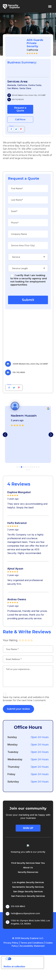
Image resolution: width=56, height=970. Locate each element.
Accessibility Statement (32, 945)
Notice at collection (14, 966)
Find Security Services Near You (28, 863)
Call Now (20, 119)
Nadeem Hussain (24, 415)
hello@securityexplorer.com (25, 913)
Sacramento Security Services (28, 887)
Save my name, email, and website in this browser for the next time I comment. (26, 699)
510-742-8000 (18, 99)
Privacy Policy (11, 942)
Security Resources (28, 872)
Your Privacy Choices (25, 958)
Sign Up (28, 828)
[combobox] (28, 256)
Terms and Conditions (31, 942)
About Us (28, 867)
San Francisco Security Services (28, 896)
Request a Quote (20, 109)
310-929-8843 (18, 906)
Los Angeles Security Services (28, 882)
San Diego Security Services (28, 891)
